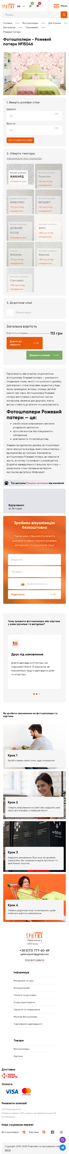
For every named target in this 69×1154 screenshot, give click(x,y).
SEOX (8, 1150)
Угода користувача (24, 1002)
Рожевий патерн (12, 32)
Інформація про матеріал (24, 158)
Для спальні (54, 23)
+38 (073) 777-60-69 (34, 950)
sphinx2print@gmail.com (34, 954)
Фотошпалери (30, 23)
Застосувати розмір (20, 140)
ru (23, 6)
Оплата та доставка (25, 995)
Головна (7, 23)
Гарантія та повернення (27, 1009)
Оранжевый (32, 27)
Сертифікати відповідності (28, 1024)
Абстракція (9, 27)
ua (18, 6)
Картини (18, 1056)
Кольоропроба (22, 988)
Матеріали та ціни (24, 980)
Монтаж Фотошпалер (25, 1016)
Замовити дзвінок (34, 960)
